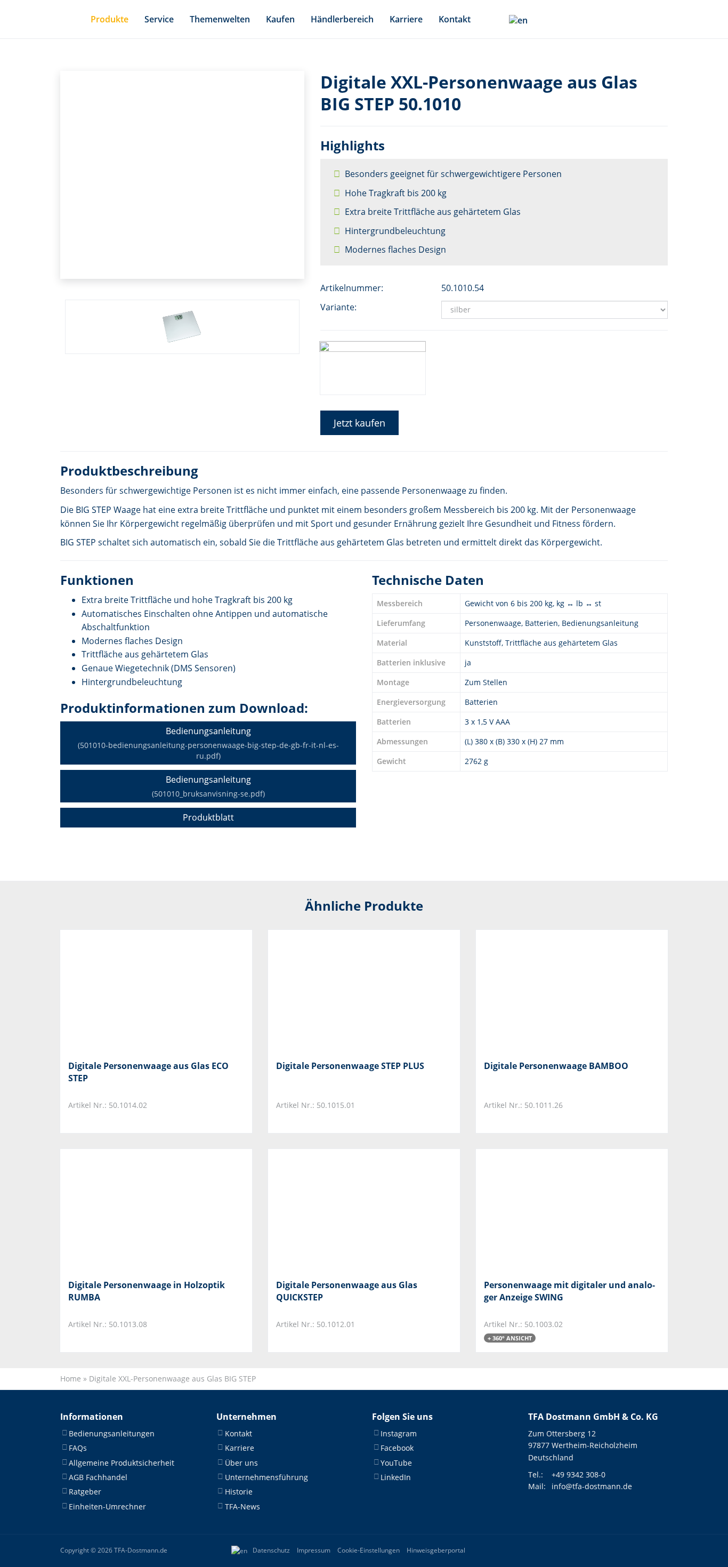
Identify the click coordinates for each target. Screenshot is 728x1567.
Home (70, 1378)
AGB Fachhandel (98, 1477)
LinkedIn (396, 1477)
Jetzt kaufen (359, 422)
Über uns (241, 1463)
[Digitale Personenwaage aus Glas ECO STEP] (121, 991)
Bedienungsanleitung (208, 742)
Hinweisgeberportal (436, 1550)
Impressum (313, 1550)
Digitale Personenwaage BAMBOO (556, 1066)
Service (159, 19)
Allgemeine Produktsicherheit (121, 1463)
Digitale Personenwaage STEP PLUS (350, 1066)
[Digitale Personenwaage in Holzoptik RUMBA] (121, 1210)
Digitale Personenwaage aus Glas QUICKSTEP (346, 1291)
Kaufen (280, 19)
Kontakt (455, 19)
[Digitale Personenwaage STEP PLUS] (329, 991)
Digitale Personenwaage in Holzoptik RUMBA (146, 1291)
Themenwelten (220, 19)
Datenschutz (271, 1550)
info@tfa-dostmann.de (592, 1487)
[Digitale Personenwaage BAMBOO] (537, 991)
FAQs (78, 1448)
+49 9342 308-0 (578, 1474)
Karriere (406, 19)
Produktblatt (208, 817)
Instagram (399, 1433)
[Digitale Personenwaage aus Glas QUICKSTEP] (329, 1210)
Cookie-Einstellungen (368, 1550)
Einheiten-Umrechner (107, 1506)
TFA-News (242, 1506)
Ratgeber (85, 1492)
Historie (239, 1492)
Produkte (109, 19)
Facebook (397, 1448)
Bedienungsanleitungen (112, 1433)
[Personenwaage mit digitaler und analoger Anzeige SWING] (537, 1210)
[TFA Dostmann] (632, 1550)
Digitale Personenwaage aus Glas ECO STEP (148, 1071)
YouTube (396, 1463)
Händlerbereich (342, 19)
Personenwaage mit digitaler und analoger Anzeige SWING (569, 1291)
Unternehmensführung (266, 1477)
